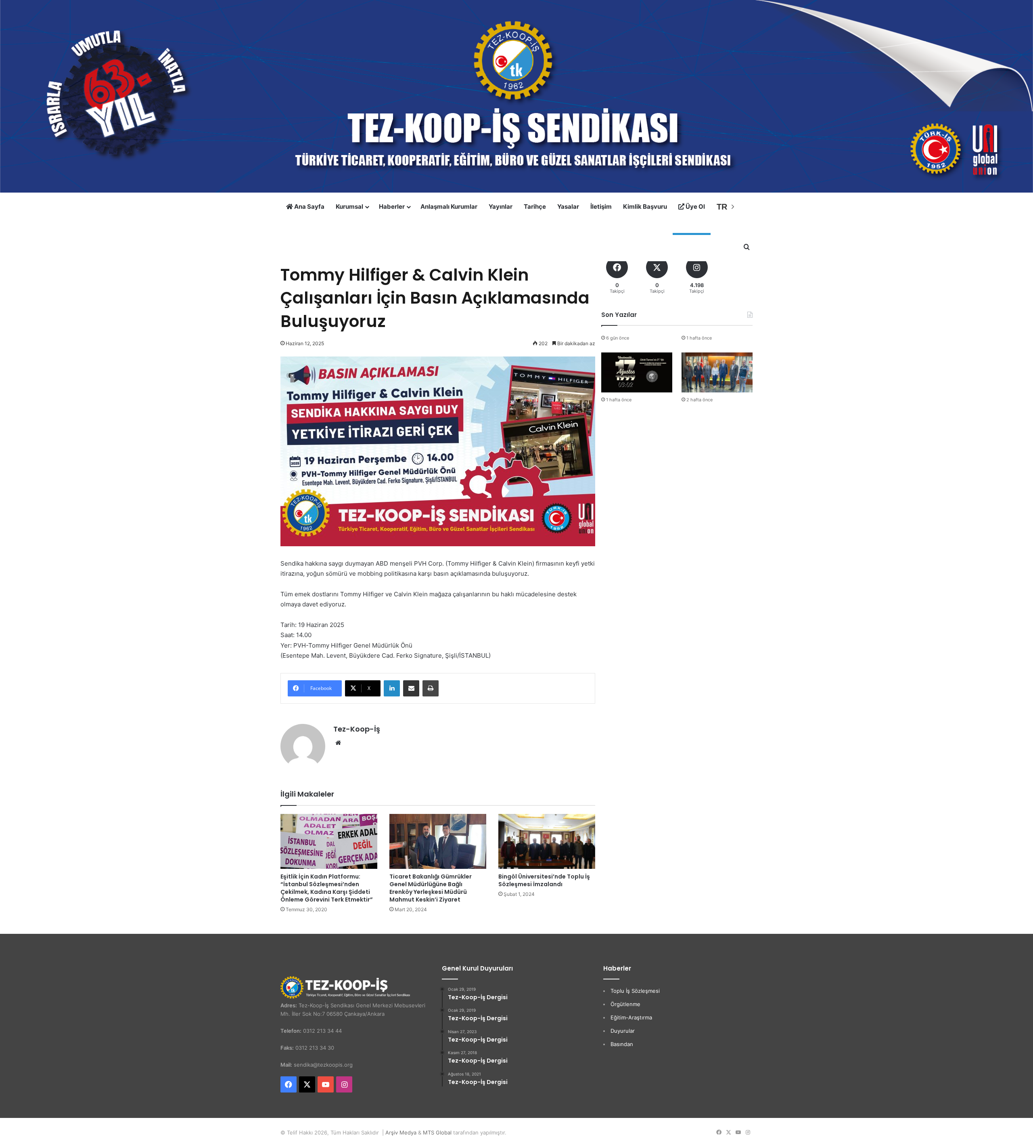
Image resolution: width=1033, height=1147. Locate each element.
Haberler (392, 206)
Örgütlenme (625, 1004)
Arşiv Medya (400, 1132)
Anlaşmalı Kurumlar (448, 206)
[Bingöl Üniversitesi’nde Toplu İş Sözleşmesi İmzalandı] (546, 841)
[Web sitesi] (338, 743)
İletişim (601, 206)
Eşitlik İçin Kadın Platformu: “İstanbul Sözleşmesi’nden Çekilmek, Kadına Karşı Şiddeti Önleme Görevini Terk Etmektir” (326, 888)
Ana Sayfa (308, 206)
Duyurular (623, 1030)
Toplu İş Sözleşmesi (635, 991)
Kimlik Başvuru (645, 206)
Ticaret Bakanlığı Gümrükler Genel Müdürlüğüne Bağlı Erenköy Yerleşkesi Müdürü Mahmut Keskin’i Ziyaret (430, 888)
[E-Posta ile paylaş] (411, 688)
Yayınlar (500, 206)
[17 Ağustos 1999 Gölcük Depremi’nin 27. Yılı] (636, 372)
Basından (622, 1044)
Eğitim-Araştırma (631, 1017)
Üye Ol (694, 206)
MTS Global (437, 1132)
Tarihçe (535, 206)
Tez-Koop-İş (356, 729)
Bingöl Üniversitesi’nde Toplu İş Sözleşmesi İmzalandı (544, 880)
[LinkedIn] (392, 688)
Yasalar (568, 206)
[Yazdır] (430, 688)
